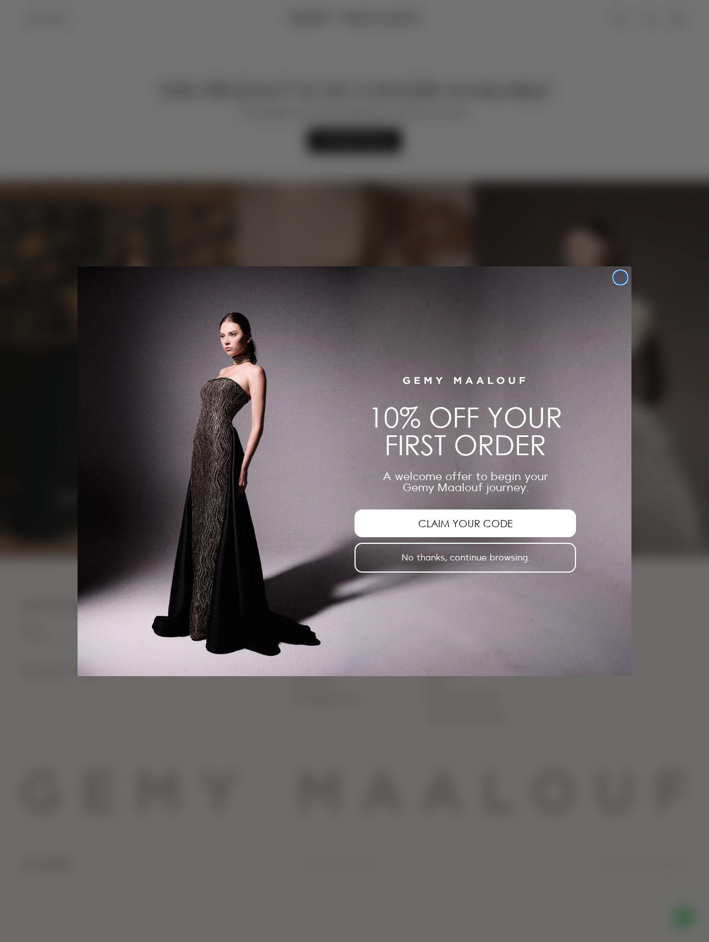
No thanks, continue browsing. (466, 557)
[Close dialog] (620, 277)
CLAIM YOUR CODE (465, 523)
